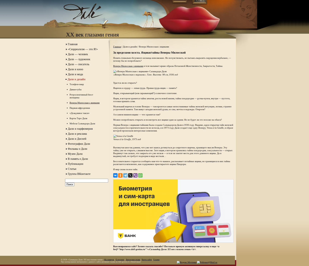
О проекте (120, 259)
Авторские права (133, 259)
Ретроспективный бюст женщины (81, 96)
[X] (130, 175)
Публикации (75, 163)
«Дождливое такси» (80, 113)
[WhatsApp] (140, 175)
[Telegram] (125, 175)
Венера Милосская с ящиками (85, 102)
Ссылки (156, 259)
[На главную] (87, 22)
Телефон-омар (77, 84)
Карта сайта (147, 259)
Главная (72, 44)
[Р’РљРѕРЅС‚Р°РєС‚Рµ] (115, 175)
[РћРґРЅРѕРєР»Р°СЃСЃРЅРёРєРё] (120, 175)
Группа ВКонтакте (79, 173)
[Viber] (135, 175)
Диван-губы (76, 89)
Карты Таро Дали (78, 118)
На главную (109, 259)
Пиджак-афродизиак (80, 108)
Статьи (72, 168)
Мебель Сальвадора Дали (82, 123)
